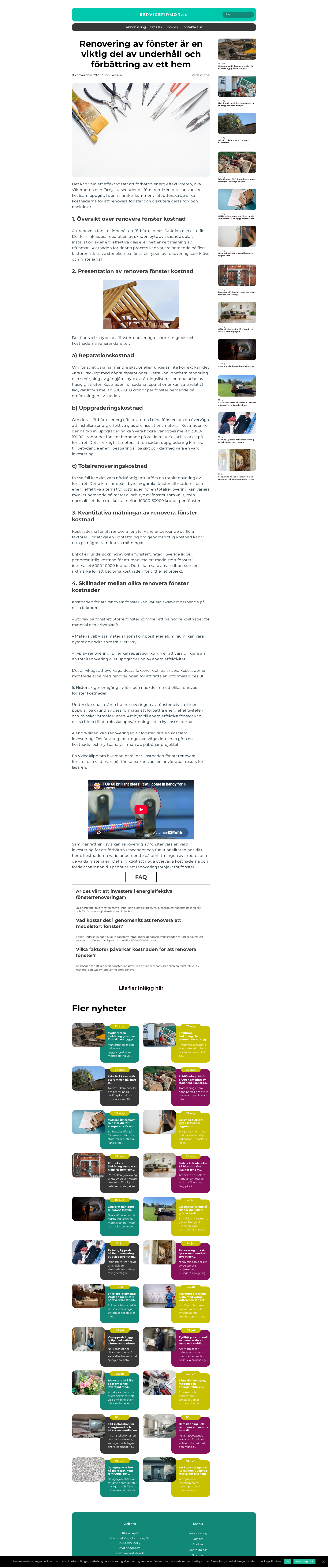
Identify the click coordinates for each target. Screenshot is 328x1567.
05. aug (191, 1069)
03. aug (120, 1113)
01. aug (120, 1200)
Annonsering (136, 27)
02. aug (191, 1156)
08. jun (190, 1417)
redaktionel (201, 75)
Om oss (156, 27)
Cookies (172, 27)
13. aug (119, 1026)
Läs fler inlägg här (141, 988)
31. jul (190, 1200)
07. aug (191, 1026)
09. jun (119, 1417)
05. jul (191, 1287)
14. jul (191, 1243)
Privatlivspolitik (304, 1561)
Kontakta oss (191, 27)
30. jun (190, 1373)
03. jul (191, 1330)
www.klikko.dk (134, 1553)
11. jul (119, 1287)
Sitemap (198, 1555)
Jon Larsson (113, 75)
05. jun (190, 1460)
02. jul (120, 1373)
